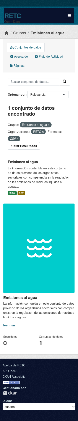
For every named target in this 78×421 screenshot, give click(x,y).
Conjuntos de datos (27, 47)
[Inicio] (6, 32)
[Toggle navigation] (69, 15)
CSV (21, 193)
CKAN (10, 393)
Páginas (18, 65)
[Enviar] (64, 81)
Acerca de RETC (14, 365)
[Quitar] (48, 125)
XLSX (12, 193)
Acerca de (20, 56)
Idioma (8, 401)
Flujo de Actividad (50, 56)
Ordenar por (17, 94)
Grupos (19, 32)
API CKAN (9, 371)
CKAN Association (15, 376)
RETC (12, 15)
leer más (9, 325)
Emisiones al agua (48, 32)
